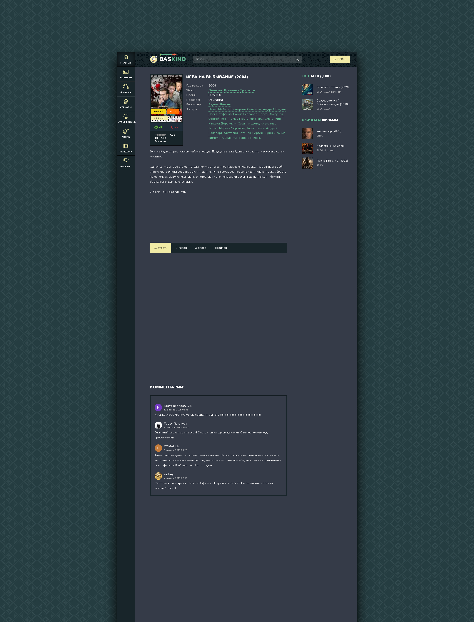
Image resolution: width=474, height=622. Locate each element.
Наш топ (125, 166)
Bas (172, 59)
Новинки (126, 77)
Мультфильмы (126, 122)
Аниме (126, 137)
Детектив (215, 90)
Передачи (125, 151)
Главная (125, 62)
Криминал (231, 90)
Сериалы (126, 107)
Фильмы (125, 92)
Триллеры (247, 90)
